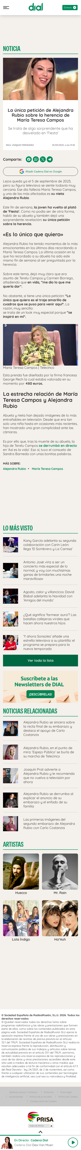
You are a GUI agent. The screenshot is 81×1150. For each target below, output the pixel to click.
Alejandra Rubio (14, 469)
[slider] (40, 1135)
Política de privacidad (40, 1096)
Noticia (11, 48)
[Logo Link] (36, 7)
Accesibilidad (16, 1096)
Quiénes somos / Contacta (23, 1092)
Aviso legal (66, 1092)
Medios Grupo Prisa (40, 1126)
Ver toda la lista (40, 660)
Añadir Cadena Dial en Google (43, 171)
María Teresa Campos (47, 469)
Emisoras (49, 1092)
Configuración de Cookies (43, 1101)
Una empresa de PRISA (40, 1116)
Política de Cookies (68, 1096)
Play (73, 1142)
